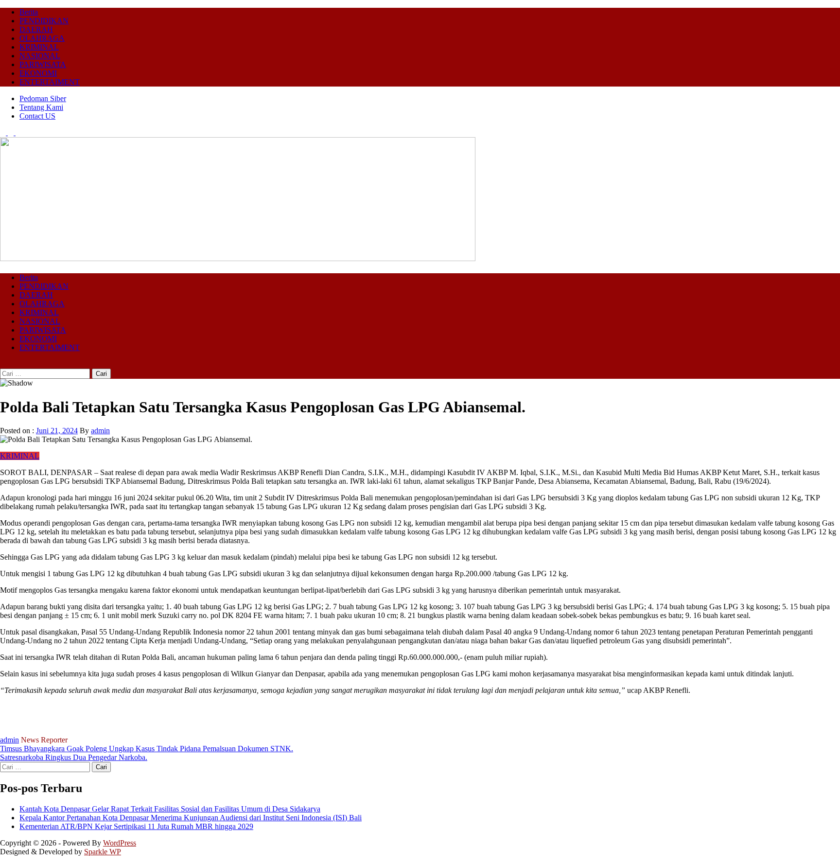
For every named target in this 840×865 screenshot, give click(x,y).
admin (100, 430)
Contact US (37, 116)
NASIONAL (39, 56)
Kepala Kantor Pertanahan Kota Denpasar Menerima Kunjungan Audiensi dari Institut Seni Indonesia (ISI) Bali (190, 817)
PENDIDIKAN (44, 21)
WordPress (119, 843)
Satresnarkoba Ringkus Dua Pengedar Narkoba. (73, 757)
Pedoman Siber (42, 98)
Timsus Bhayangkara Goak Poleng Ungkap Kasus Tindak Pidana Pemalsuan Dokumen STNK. (146, 748)
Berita (28, 12)
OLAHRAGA (42, 38)
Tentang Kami (41, 107)
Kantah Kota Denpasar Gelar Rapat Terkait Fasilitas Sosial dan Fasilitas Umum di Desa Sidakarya (169, 809)
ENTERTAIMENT (49, 82)
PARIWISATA (42, 64)
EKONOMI (38, 73)
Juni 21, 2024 (57, 430)
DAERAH (36, 29)
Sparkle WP (102, 851)
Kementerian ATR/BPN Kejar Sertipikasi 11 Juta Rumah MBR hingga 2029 (136, 826)
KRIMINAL (39, 47)
